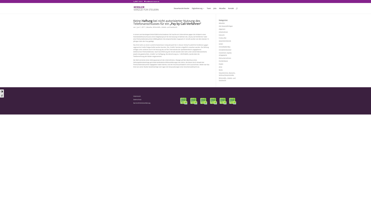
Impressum (137, 96)
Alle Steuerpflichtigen (226, 26)
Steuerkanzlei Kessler (181, 8)
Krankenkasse (223, 61)
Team (209, 8)
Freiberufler (222, 38)
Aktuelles (222, 8)
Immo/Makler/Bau (224, 47)
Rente (221, 70)
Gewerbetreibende (225, 41)
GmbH (221, 44)
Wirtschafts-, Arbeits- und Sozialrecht (165, 27)
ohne (220, 67)
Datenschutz (137, 99)
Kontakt (231, 8)
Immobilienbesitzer (225, 50)
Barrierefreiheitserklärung (141, 103)
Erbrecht (221, 35)
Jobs (215, 8)
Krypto (221, 64)
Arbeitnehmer (223, 32)
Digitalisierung (197, 8)
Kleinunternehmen (225, 58)
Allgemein (222, 29)
